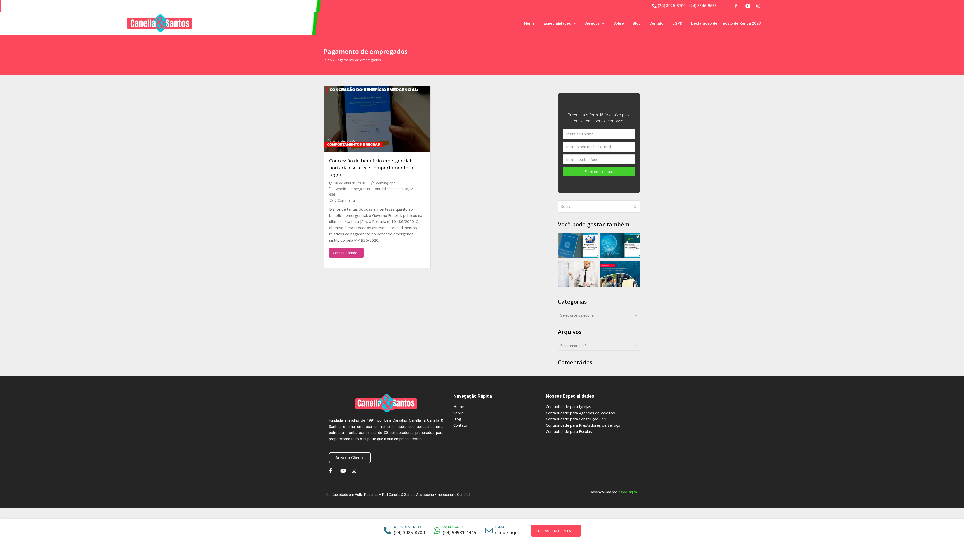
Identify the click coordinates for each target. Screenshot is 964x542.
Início (328, 60)
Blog (637, 23)
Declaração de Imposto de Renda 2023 (726, 23)
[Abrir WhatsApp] (952, 529)
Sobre (618, 23)
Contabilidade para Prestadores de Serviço (583, 425)
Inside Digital (628, 492)
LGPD (677, 23)
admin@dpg (385, 183)
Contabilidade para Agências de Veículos (580, 412)
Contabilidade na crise (390, 188)
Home (529, 23)
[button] (350, 457)
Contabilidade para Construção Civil (576, 418)
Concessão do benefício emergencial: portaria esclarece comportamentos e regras (372, 167)
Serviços (592, 23)
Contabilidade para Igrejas (568, 406)
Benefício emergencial (352, 188)
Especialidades (557, 23)
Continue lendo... (346, 252)
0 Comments (345, 200)
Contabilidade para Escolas (569, 431)
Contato (656, 23)
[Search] (599, 206)
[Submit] (635, 206)
